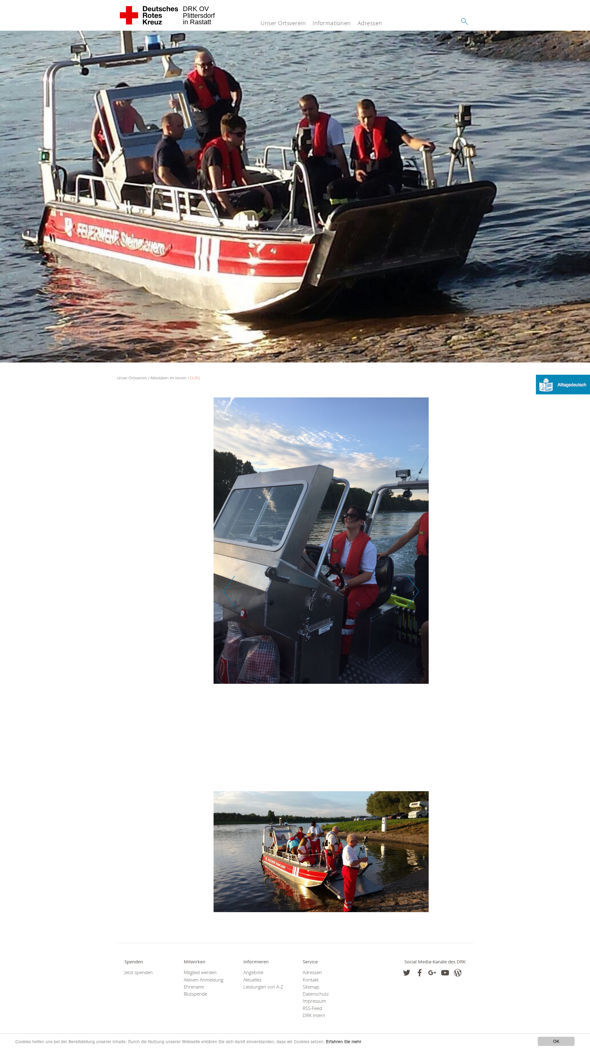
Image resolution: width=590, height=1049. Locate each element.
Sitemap (311, 987)
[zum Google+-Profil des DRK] (432, 973)
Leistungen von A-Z (263, 987)
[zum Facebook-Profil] (407, 973)
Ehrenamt (194, 987)
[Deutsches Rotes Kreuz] (149, 15)
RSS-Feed (312, 1008)
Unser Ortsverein (283, 23)
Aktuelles (252, 980)
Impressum (314, 1001)
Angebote (253, 972)
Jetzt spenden (138, 972)
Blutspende (195, 994)
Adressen (370, 23)
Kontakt (311, 980)
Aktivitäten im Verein (168, 378)
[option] (321, 543)
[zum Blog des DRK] (458, 973)
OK (556, 1041)
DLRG (195, 378)
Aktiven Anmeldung (203, 980)
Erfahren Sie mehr (343, 1041)
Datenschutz (316, 994)
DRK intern (314, 1015)
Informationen (332, 23)
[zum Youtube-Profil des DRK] (445, 973)
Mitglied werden (200, 972)
